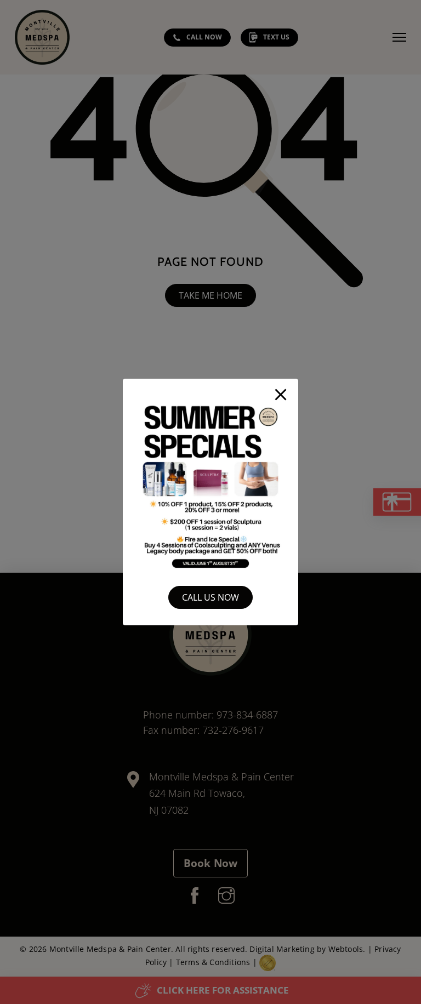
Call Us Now (210, 597)
